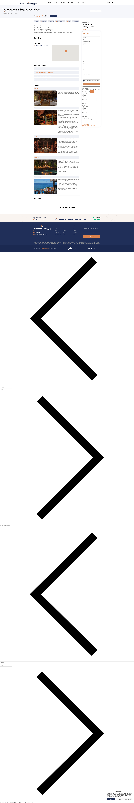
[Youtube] (91, 248)
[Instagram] (94, 248)
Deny (120, 799)
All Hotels (77, 2)
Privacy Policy (120, 801)
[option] (91, 41)
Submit (91, 84)
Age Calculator (85, 88)
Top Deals (55, 2)
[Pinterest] (89, 248)
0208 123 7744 (85, 29)
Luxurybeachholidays (44, 248)
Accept (111, 799)
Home (49, 2)
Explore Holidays (85, 123)
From (35, 16)
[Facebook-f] (86, 248)
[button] (131, 791)
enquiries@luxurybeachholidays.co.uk (89, 125)
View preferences (128, 799)
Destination (62, 2)
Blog (83, 2)
